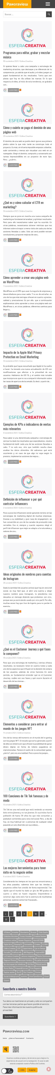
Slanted (38, 972)
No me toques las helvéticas (14, 964)
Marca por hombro (25, 960)
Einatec (37, 944)
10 (36, 914)
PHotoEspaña (41, 964)
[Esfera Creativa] (5, 90)
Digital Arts (8, 944)
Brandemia (24, 932)
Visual (46, 976)
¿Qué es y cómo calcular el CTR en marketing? (23, 204)
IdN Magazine (28, 952)
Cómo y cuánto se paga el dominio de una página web (27, 129)
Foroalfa (7, 952)
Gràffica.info (16, 952)
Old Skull (30, 964)
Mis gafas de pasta (41, 960)
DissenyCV (18, 944)
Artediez (15, 932)
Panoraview (17, 4)
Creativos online (10, 940)
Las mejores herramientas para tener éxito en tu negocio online (24, 870)
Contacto (30, 1038)
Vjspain (6, 980)
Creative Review (40, 936)
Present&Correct (21, 968)
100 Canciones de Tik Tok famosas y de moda (25, 798)
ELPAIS (45, 944)
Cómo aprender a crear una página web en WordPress (25, 279)
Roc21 (19, 972)
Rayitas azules (9, 972)
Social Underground (11, 976)
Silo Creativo (28, 972)
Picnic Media (8, 968)
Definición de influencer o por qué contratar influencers (22, 501)
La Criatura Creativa (11, 956)
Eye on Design (39, 948)
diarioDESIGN (38, 940)
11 (42, 914)
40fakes (7, 932)
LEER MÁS (13, 90)
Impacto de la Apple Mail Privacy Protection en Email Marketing (22, 354)
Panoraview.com (16, 1031)
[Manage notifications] (49, 1069)
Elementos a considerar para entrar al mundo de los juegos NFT (25, 726)
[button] (7, 1071)
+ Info (22, 1070)
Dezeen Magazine (24, 940)
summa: (24, 976)
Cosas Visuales (26, 936)
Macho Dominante (44, 956)
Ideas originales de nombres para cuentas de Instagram (27, 576)
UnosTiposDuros (35, 976)
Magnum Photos (10, 960)
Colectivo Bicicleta (11, 936)
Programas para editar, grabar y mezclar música (26, 54)
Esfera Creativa (26, 61)
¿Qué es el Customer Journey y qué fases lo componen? (26, 651)
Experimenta (27, 948)
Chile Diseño (43, 932)
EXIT (19, 948)
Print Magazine (35, 968)
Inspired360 (40, 952)
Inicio (5, 1038)
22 (6, 919)
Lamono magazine (28, 956)
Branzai (33, 932)
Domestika (28, 944)
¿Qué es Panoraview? (16, 1038)
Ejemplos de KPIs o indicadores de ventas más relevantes (27, 426)
